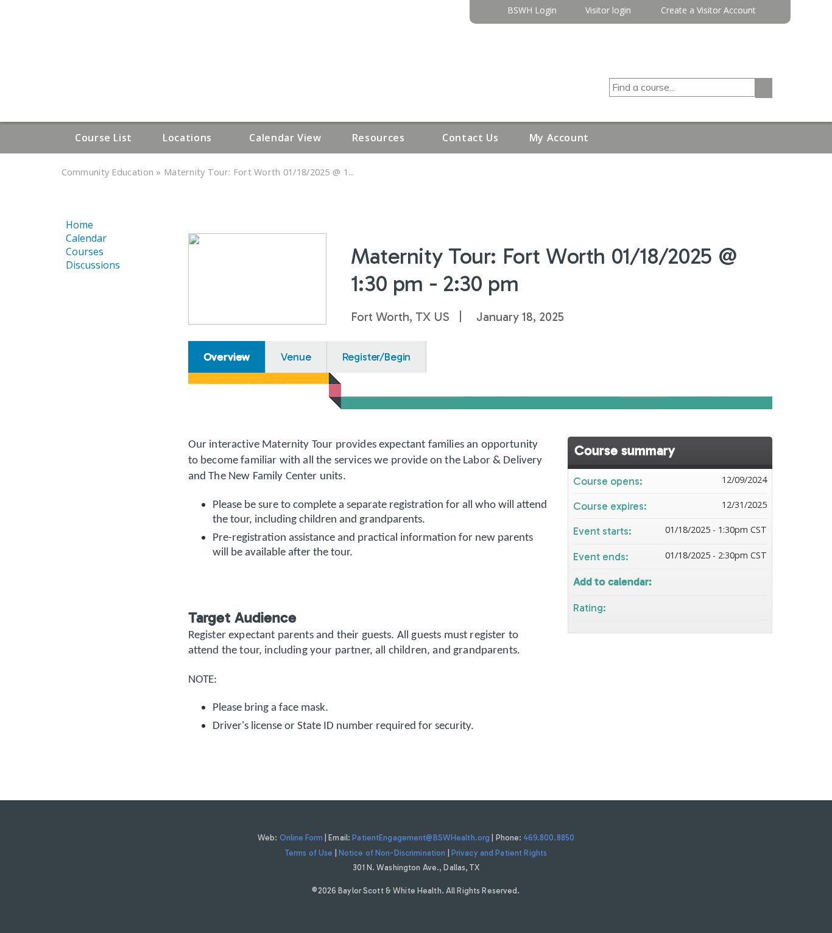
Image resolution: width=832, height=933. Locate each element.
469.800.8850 (549, 837)
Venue (296, 357)
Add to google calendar (709, 580)
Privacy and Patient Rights (499, 852)
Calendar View (285, 137)
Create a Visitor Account (708, 10)
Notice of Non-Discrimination (392, 852)
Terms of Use (309, 852)
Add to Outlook (757, 580)
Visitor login (608, 10)
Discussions (93, 265)
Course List (103, 137)
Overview (226, 357)
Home (79, 224)
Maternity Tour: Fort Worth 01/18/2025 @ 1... (259, 172)
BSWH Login (532, 10)
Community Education (108, 172)
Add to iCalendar (741, 580)
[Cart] (768, 15)
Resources (378, 137)
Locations (187, 137)
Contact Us (470, 137)
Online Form (301, 837)
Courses (85, 251)
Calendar (86, 238)
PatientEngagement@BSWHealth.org (421, 837)
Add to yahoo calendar (725, 580)
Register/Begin (376, 357)
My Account (559, 137)
